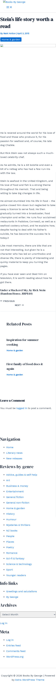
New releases (14, 458)
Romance (11, 552)
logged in (21, 408)
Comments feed (16, 651)
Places (10, 541)
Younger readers (16, 575)
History (10, 513)
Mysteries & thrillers (18, 524)
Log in (3, 623)
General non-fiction (17, 502)
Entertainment (15, 491)
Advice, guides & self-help (21, 474)
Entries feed (13, 645)
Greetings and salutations (21, 591)
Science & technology (19, 564)
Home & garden (15, 508)
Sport (9, 569)
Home (9, 447)
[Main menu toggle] (9, 7)
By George (12, 596)
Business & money (17, 485)
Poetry (10, 547)
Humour (11, 519)
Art (8, 480)
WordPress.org (14, 656)
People (10, 536)
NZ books (11, 530)
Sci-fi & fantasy (15, 558)
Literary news (14, 452)
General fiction (15, 497)
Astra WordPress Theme (29, 679)
